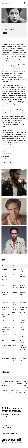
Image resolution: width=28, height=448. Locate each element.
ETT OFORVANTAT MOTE (6, 315)
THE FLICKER (5, 358)
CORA (3, 285)
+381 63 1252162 (6, 427)
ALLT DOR (4, 320)
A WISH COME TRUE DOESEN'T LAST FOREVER (6, 329)
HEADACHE (5, 302)
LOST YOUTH (5, 335)
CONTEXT (4, 269)
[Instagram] (6, 33)
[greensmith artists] (8, 3)
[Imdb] (4, 33)
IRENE (3, 340)
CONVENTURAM (6, 345)
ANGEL (4, 353)
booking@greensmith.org (9, 433)
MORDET (4, 391)
